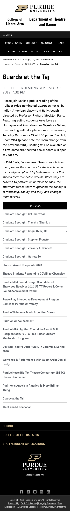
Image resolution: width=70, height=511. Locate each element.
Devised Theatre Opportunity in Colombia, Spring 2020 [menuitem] (34, 348)
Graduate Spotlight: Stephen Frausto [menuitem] (26, 239)
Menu (8, 35)
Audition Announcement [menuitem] (18, 321)
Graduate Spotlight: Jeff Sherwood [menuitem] (24, 214)
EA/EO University (29, 503)
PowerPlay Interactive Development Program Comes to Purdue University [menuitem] (31, 301)
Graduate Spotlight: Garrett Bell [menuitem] (22, 256)
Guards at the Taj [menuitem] (13, 398)
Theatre (6, 63)
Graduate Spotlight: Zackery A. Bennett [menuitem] (27, 248)
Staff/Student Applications (24, 443)
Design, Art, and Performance (38, 59)
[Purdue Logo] (35, 8)
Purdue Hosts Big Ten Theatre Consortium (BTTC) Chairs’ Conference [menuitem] (34, 374)
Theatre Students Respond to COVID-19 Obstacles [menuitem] (34, 273)
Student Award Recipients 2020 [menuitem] (22, 265)
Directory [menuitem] (31, 42)
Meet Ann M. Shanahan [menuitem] (17, 407)
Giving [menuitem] (11, 51)
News (17, 63)
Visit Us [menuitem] (57, 51)
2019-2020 (30, 63)
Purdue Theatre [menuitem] (13, 42)
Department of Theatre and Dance (47, 21)
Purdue (8, 426)
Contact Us (60, 506)
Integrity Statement (47, 503)
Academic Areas (11, 59)
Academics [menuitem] (47, 42)
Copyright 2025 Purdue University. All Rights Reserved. (35, 499)
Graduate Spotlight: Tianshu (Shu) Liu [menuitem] (26, 222)
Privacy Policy (47, 506)
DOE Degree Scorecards (28, 506)
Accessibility (13, 503)
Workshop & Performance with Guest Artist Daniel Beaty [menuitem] (34, 361)
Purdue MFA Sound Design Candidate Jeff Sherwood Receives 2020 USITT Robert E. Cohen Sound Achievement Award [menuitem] (33, 286)
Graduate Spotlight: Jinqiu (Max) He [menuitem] (25, 231)
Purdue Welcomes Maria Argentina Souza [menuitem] (29, 312)
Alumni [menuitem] (23, 51)
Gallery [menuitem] (35, 51)
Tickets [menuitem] (60, 42)
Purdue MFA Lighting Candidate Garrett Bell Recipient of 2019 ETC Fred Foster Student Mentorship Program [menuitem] (30, 333)
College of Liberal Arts (15, 21)
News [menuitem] (46, 51)
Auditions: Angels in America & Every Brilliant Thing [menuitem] (31, 387)
